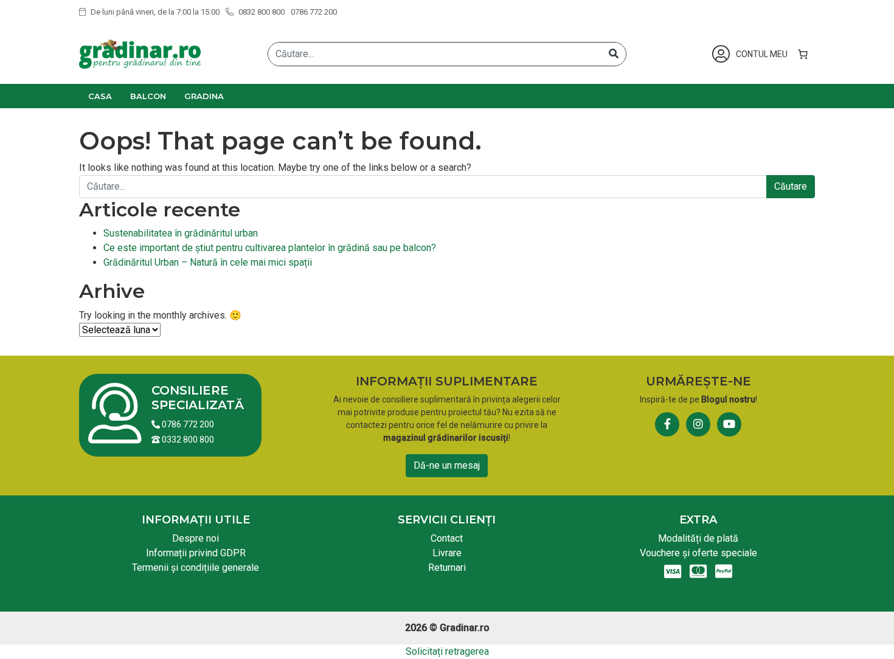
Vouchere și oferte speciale (698, 553)
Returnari (447, 567)
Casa (100, 96)
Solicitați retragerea (447, 651)
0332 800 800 (187, 439)
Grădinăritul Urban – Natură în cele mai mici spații (207, 262)
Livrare (447, 553)
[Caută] (613, 54)
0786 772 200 (314, 11)
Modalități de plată (698, 538)
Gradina (204, 96)
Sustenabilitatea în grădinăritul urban (180, 233)
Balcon (148, 96)
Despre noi (195, 538)
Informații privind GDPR (196, 553)
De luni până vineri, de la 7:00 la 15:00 (154, 11)
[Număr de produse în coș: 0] (803, 54)
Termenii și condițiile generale (195, 567)
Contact (447, 538)
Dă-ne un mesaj (447, 465)
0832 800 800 (261, 11)
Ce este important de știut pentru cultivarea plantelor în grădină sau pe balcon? (269, 248)
